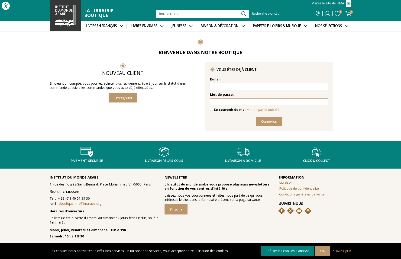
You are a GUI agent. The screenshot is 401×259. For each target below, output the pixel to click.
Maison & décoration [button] (220, 25)
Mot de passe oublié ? (262, 109)
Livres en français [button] (101, 25)
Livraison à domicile (243, 160)
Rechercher (244, 13)
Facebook (281, 210)
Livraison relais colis (164, 160)
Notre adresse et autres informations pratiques (318, 13)
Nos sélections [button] (328, 25)
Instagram (308, 210)
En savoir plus (341, 251)
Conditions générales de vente (302, 194)
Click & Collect (316, 160)
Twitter (290, 210)
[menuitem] (103, 26)
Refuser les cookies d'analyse (287, 251)
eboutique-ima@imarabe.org (79, 203)
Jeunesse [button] (179, 25)
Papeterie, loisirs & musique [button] (277, 25)
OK (322, 251)
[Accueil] (65, 15)
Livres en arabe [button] (144, 25)
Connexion (327, 13)
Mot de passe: (222, 95)
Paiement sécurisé (87, 160)
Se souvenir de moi (230, 110)
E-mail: (215, 79)
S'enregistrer (122, 98)
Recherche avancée (265, 14)
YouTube (299, 210)
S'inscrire (176, 209)
